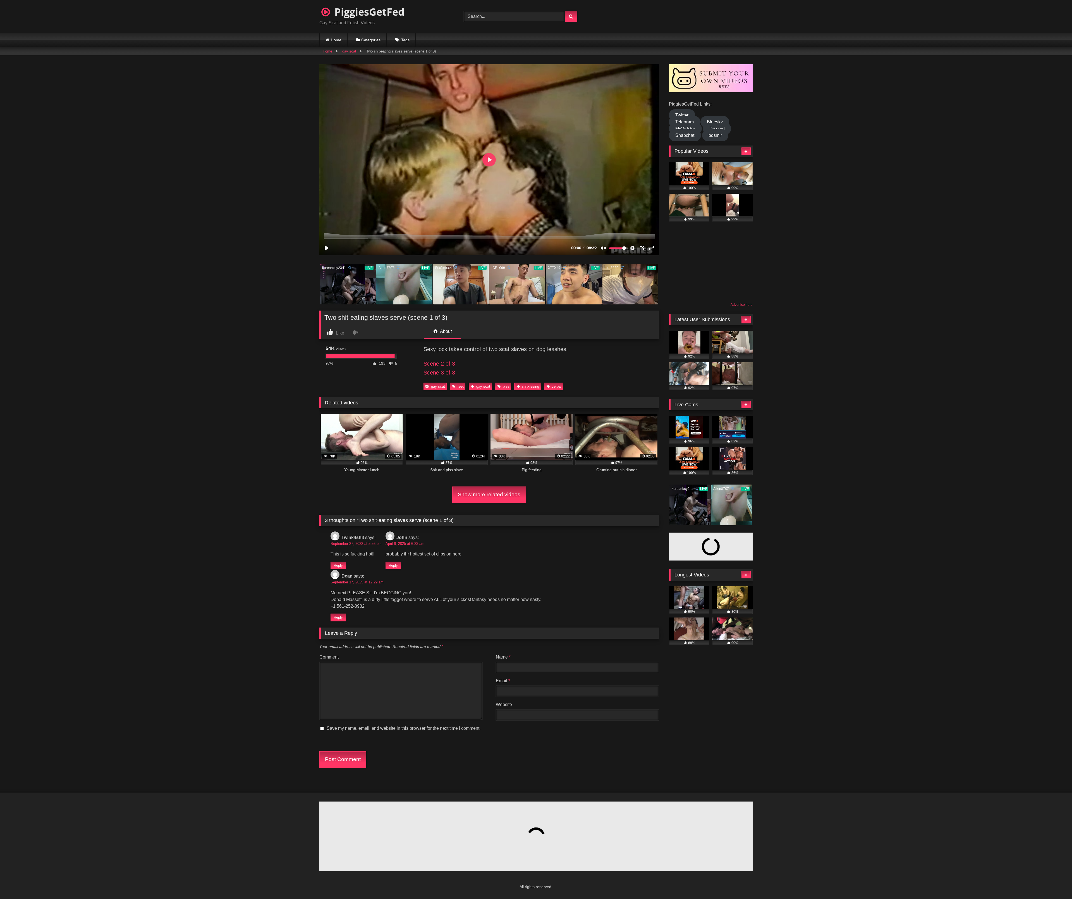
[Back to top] (1054, 882)
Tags (405, 40)
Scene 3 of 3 (439, 372)
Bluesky (715, 122)
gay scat (349, 51)
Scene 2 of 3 (439, 364)
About (445, 331)
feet (461, 386)
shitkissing (530, 386)
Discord (717, 128)
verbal (556, 386)
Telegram (684, 122)
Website (504, 704)
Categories (371, 40)
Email (503, 680)
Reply (338, 565)
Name (503, 657)
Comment (329, 657)
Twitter (681, 115)
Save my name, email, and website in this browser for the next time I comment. (403, 728)
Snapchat (684, 135)
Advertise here (742, 305)
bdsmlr (715, 135)
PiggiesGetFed (368, 12)
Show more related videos (489, 494)
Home (336, 40)
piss (506, 386)
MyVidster (685, 128)
